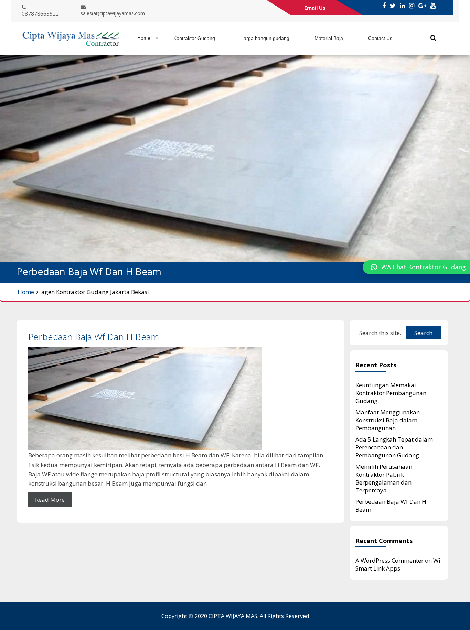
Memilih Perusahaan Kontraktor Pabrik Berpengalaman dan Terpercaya (383, 478)
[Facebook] (384, 6)
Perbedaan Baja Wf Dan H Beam (93, 336)
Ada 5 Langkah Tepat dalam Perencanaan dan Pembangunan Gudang (394, 447)
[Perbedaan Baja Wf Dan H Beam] (180, 398)
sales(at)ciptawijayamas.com (113, 13)
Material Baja (328, 38)
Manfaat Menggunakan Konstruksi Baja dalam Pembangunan (387, 420)
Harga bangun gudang (264, 38)
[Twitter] (392, 6)
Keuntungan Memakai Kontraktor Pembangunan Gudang (390, 393)
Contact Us (380, 38)
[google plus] (422, 6)
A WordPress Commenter (389, 560)
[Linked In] (402, 6)
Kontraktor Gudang (194, 38)
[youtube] (433, 6)
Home (143, 38)
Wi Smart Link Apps (397, 564)
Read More (50, 499)
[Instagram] (412, 6)
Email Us (314, 7)
